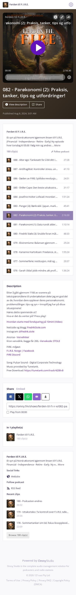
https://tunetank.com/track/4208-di (43, 370)
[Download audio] (45, 396)
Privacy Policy (29, 580)
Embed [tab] (20, 389)
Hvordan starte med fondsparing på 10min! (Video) (34, 321)
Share (39, 104)
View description (18, 104)
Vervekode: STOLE (50, 341)
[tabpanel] (38, 332)
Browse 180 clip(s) (18, 535)
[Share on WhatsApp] (28, 396)
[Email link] (37, 396)
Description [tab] (14, 286)
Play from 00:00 (18, 412)
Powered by (30, 560)
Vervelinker (23, 337)
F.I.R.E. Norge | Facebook (20, 350)
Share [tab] (10, 389)
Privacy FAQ (45, 580)
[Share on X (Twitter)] (19, 396)
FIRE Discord (13, 354)
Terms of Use (13, 580)
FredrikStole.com (36, 327)
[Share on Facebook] (11, 396)
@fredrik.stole (26, 331)
